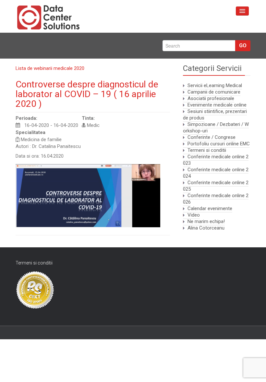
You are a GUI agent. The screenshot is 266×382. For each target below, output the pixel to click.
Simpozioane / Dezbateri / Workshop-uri (216, 127)
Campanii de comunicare (213, 92)
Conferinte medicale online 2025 (215, 186)
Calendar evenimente (209, 208)
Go (243, 45)
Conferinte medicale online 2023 (215, 160)
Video (193, 215)
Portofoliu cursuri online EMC (218, 144)
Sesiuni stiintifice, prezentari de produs (215, 114)
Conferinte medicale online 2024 (215, 173)
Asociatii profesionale (210, 98)
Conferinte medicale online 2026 (215, 199)
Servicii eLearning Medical (214, 85)
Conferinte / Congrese (211, 137)
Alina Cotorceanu (205, 228)
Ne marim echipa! (206, 221)
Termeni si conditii (206, 150)
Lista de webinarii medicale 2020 (50, 68)
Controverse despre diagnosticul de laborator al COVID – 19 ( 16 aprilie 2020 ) (87, 94)
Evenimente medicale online (217, 105)
